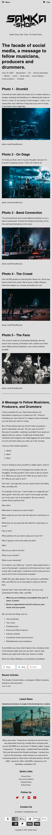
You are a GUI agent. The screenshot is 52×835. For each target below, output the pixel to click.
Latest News (26, 699)
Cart (48, 2)
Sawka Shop (32, 830)
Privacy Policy (26, 776)
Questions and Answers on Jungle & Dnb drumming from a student (26, 704)
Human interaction (40, 73)
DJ (29, 73)
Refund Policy (26, 785)
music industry (37, 76)
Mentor (7, 76)
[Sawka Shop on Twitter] (17, 798)
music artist (24, 76)
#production (21, 73)
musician (20, 79)
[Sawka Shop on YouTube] (34, 798)
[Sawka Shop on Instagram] (29, 798)
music (15, 76)
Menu (7, 2)
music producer (8, 79)
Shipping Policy (26, 782)
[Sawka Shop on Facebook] (23, 798)
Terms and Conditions (26, 779)
